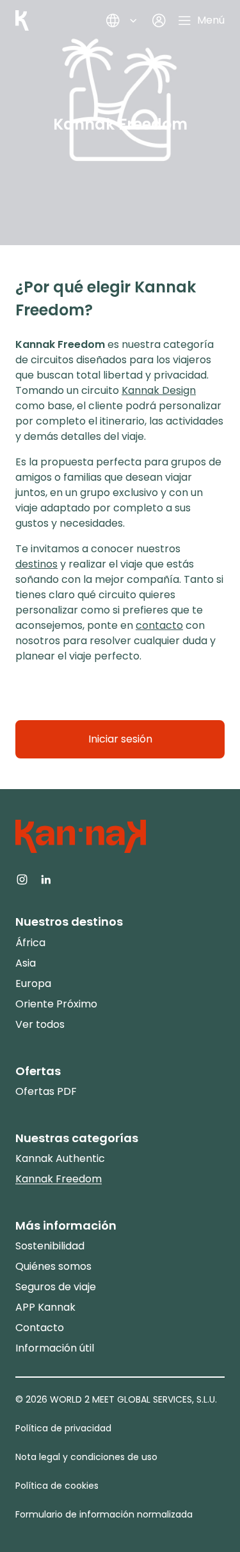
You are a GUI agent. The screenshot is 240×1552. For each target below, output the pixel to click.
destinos (36, 564)
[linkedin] (45, 878)
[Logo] (22, 20)
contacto (159, 625)
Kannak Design (159, 390)
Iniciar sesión (120, 739)
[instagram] (22, 878)
